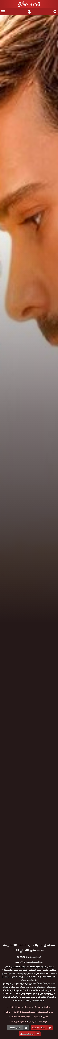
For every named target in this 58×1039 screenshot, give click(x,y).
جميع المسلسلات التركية (24, 1012)
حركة (8, 1012)
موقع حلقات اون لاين (38, 1021)
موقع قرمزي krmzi (17, 1021)
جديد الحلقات (15, 1007)
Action (47, 1007)
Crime (37, 1007)
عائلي (45, 1016)
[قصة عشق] (29, 4)
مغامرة (37, 1016)
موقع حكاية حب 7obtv (20, 1016)
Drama (27, 1007)
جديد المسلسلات (45, 1012)
